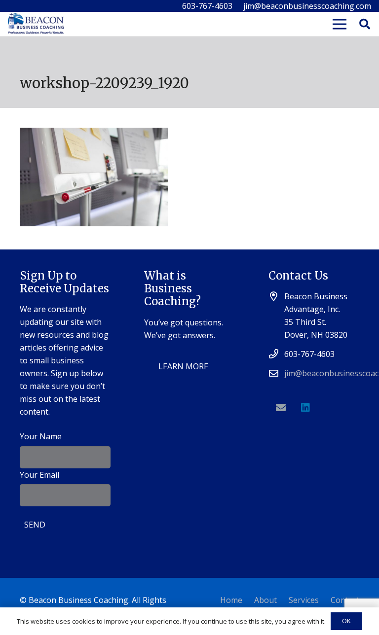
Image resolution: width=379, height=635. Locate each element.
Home (231, 600)
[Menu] (339, 24)
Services (304, 600)
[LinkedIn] (305, 407)
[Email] (280, 407)
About (265, 600)
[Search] (365, 24)
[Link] (36, 24)
